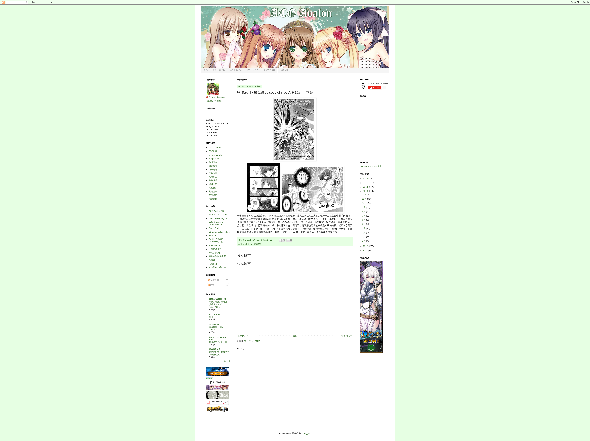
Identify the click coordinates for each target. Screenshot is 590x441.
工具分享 (213, 173)
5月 (364, 224)
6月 (364, 220)
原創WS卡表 (269, 70)
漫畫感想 (258, 244)
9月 (364, 207)
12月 (364, 194)
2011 (365, 250)
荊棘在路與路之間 (217, 256)
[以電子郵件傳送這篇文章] (280, 240)
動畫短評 (213, 166)
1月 (364, 241)
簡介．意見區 (218, 70)
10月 (364, 203)
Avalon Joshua (217, 97)
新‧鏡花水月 (214, 253)
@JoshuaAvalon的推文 (371, 166)
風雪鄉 (212, 260)
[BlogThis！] (283, 240)
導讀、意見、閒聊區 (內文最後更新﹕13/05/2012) (218, 304)
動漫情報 (213, 162)
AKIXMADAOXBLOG (219, 214)
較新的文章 (243, 335)
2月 (364, 236)
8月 (364, 211)
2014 (365, 187)
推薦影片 (213, 176)
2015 (365, 182)
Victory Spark (215, 155)
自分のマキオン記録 (218, 342)
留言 (212, 285)
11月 (364, 199)
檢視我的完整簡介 (214, 101)
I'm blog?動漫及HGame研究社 (216, 240)
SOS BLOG (214, 245)
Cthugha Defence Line (219, 232)
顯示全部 (227, 361)
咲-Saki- (249, 244)
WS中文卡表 (253, 70)
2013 (365, 191)
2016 (365, 178)
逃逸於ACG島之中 (217, 267)
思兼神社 (213, 263)
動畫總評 (213, 169)
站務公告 (213, 188)
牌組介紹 (213, 184)
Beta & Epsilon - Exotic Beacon (216, 223)
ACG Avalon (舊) (217, 211)
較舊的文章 (346, 335)
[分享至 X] (287, 240)
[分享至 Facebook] (290, 240)
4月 (364, 228)
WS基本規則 (236, 70)
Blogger (306, 433)
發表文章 (214, 280)
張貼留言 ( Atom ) (252, 341)
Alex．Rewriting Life (218, 218)
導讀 (211, 317)
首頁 (206, 70)
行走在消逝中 (215, 249)
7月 (364, 216)
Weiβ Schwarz (215, 158)
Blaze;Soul (214, 228)
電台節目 (213, 198)
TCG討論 (213, 151)
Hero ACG (213, 235)
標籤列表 (284, 70)
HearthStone (215, 147)
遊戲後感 (213, 195)
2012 (365, 246)
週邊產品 (213, 191)
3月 (364, 232)
